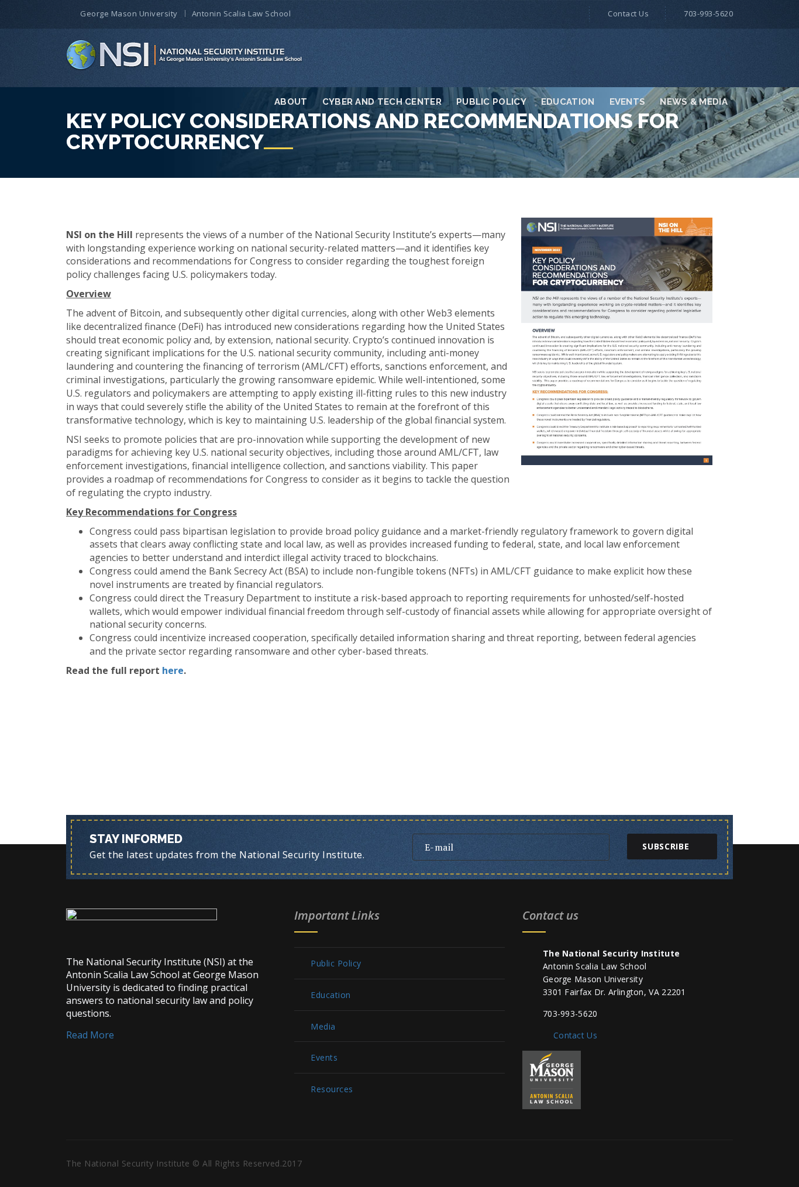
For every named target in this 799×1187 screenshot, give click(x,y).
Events (627, 102)
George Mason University (129, 13)
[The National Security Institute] (185, 54)
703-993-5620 (708, 13)
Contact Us (628, 13)
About (291, 102)
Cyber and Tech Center (382, 102)
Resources (332, 1089)
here (173, 670)
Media (323, 1026)
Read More (90, 1034)
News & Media (694, 102)
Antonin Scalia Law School (241, 13)
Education (568, 102)
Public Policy (491, 102)
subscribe (665, 846)
